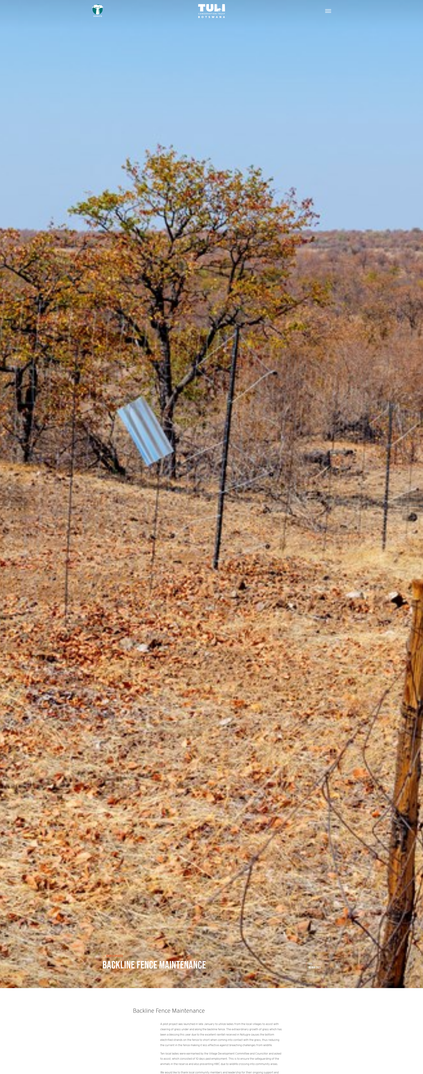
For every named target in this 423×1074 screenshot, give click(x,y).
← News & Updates (112, 956)
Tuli (211, 11)
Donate (97, 10)
